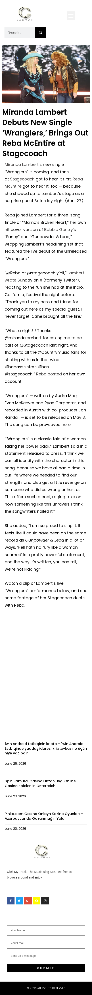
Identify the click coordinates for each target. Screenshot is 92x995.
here (66, 424)
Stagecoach (22, 179)
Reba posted (49, 374)
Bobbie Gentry (58, 229)
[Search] (40, 32)
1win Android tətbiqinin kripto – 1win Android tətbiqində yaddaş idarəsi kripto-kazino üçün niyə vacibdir (46, 748)
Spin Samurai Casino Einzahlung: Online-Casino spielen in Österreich (41, 783)
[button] (71, 15)
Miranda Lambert (22, 164)
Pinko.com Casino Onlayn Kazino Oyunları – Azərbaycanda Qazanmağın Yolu (44, 816)
